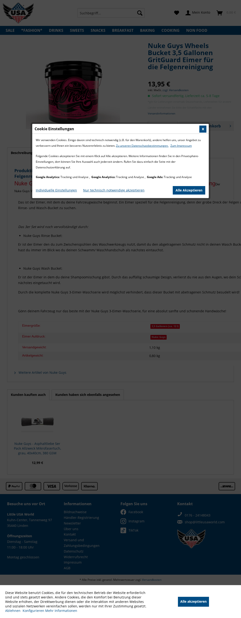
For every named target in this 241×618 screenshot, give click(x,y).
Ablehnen (13, 610)
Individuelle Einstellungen (56, 190)
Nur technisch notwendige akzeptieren (114, 190)
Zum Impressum (181, 146)
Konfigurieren (34, 610)
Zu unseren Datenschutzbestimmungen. (142, 146)
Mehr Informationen (61, 610)
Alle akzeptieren (193, 601)
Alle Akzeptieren (189, 190)
